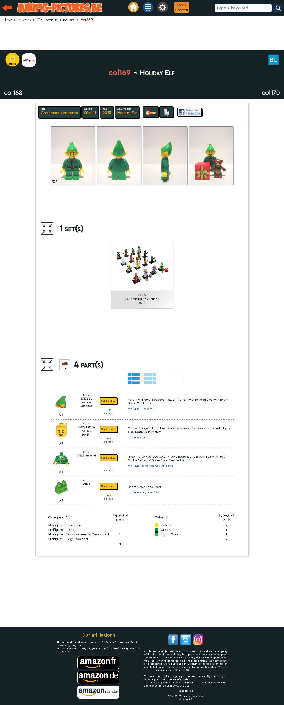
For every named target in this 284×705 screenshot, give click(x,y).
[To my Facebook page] (173, 640)
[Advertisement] (142, 36)
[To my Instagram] (198, 640)
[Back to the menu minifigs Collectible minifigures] (31, 60)
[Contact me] (185, 640)
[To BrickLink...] (275, 60)
